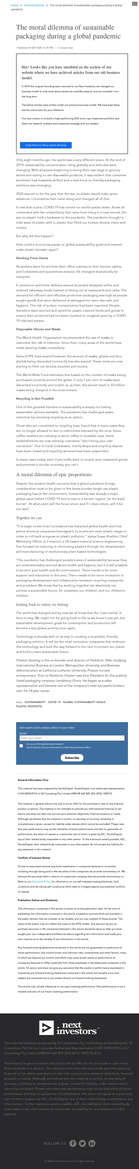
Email (22, 733)
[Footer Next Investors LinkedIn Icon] (91, 1143)
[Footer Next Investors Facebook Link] (72, 1143)
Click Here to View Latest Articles (45, 145)
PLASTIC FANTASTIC (29, 706)
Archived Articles (34, 5)
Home (14, 5)
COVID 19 (54, 702)
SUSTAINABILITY (35, 702)
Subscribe (72, 758)
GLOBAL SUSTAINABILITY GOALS (84, 702)
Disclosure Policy (41, 881)
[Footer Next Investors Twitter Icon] (82, 1143)
